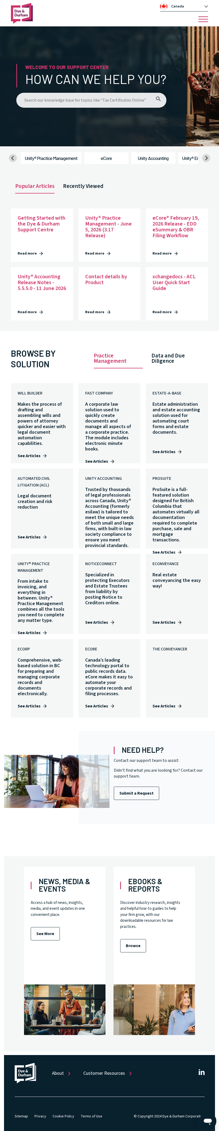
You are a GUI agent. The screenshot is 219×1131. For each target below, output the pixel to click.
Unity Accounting (153, 158)
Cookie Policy (63, 1116)
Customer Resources (104, 1073)
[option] (187, 6)
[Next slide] (206, 158)
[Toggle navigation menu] (203, 19)
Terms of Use (91, 1116)
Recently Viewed (83, 186)
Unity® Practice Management (51, 158)
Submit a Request (136, 793)
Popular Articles (34, 186)
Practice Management (110, 358)
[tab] (184, 6)
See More (45, 934)
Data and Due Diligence (168, 358)
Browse (133, 946)
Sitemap (21, 1116)
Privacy (40, 1116)
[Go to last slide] (13, 158)
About (58, 1073)
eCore (106, 158)
